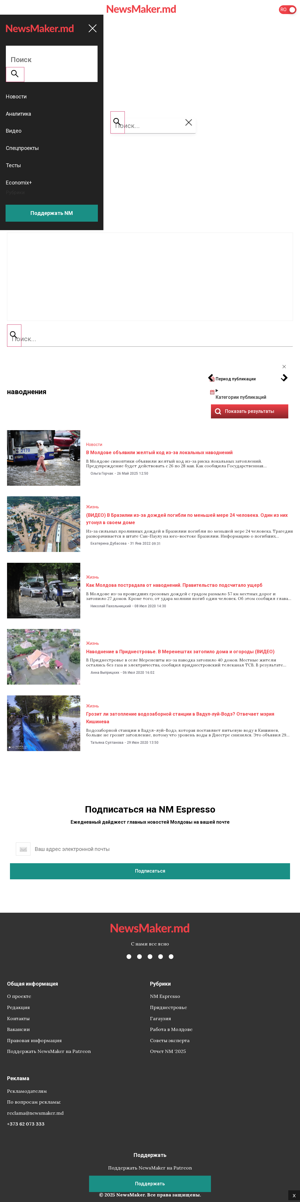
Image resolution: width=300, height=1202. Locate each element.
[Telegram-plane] (171, 956)
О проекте (19, 996)
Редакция (18, 1007)
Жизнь (92, 507)
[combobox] (150, 339)
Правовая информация (34, 1040)
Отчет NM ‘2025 (168, 1051)
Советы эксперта (170, 1040)
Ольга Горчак (102, 473)
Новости (94, 444)
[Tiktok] (160, 956)
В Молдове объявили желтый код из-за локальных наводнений (159, 452)
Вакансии (18, 1029)
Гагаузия (160, 1018)
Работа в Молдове (171, 1029)
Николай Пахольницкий (111, 606)
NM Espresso (165, 996)
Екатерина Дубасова (109, 543)
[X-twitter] (139, 956)
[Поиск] (14, 335)
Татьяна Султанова (107, 743)
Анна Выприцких (105, 673)
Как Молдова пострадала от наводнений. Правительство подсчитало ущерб (174, 585)
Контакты (18, 1018)
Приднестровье (168, 1007)
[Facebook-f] (129, 956)
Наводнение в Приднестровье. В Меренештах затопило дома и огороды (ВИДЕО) (180, 651)
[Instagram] (150, 956)
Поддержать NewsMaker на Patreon (49, 1051)
